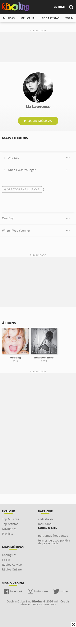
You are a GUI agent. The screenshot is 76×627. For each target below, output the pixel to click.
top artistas (50, 18)
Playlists (7, 533)
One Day (13, 158)
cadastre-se (46, 519)
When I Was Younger (21, 170)
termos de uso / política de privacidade (54, 541)
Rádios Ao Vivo (12, 564)
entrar (59, 7)
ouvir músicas (40, 121)
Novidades (9, 529)
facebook (16, 591)
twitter (63, 591)
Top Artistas (10, 524)
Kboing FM (9, 555)
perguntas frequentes (53, 535)
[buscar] (71, 6)
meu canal (28, 18)
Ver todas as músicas (23, 189)
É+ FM (6, 560)
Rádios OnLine (12, 569)
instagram (41, 591)
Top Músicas (10, 519)
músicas (9, 18)
